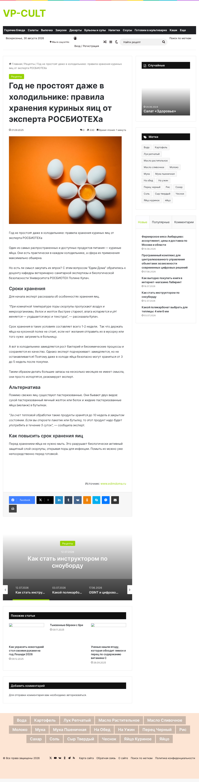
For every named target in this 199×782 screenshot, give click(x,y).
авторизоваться (76, 695)
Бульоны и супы (95, 30)
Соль (147, 193)
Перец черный (152, 187)
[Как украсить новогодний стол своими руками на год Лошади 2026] (26, 633)
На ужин (163, 180)
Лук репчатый (152, 153)
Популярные (161, 222)
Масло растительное (156, 160)
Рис (168, 187)
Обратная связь (106, 758)
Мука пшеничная (165, 173)
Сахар (178, 187)
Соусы (127, 30)
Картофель (161, 147)
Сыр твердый (162, 193)
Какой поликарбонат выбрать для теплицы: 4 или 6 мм (71, 562)
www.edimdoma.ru (113, 483)
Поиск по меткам (180, 38)
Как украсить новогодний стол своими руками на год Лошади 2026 (26, 650)
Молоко (174, 167)
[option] (70, 561)
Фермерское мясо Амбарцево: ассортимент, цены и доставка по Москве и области (164, 240)
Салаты (33, 30)
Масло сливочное (154, 167)
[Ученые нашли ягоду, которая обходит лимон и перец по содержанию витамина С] (108, 633)
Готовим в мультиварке (151, 30)
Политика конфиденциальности (175, 758)
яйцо (168, 200)
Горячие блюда (14, 30)
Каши (173, 30)
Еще (183, 30)
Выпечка (47, 30)
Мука (147, 173)
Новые (142, 222)
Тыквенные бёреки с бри (66, 625)
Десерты (75, 30)
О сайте (123, 758)
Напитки (114, 30)
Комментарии (184, 222)
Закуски (61, 30)
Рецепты (29, 63)
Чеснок (180, 193)
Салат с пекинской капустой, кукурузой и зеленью (163, 106)
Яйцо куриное (152, 200)
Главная (16, 63)
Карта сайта (86, 758)
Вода (146, 147)
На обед (148, 180)
